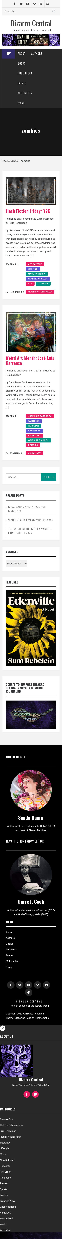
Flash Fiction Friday (40, 292)
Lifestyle (4, 1148)
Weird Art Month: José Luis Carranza (30, 360)
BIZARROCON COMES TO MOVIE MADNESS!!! (27, 509)
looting (33, 269)
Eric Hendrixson (18, 222)
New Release (7, 1160)
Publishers (25, 73)
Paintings (33, 421)
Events (22, 83)
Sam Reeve (34, 430)
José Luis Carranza (40, 416)
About (22, 54)
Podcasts (5, 1166)
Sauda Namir (14, 374)
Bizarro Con (6, 1119)
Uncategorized (8, 1206)
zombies (43, 283)
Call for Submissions (11, 1125)
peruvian (33, 426)
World (3, 1224)
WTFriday (5, 1230)
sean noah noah (37, 279)
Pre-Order (5, 1171)
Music (3, 1154)
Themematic (42, 1017)
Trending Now (7, 1201)
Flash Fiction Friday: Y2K (28, 211)
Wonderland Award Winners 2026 (30, 520)
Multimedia (25, 93)
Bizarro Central (31, 22)
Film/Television (8, 1131)
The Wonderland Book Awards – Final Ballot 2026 (30, 531)
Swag (21, 103)
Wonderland (6, 1218)
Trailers (4, 1195)
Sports (3, 1189)
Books (22, 63)
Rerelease (5, 1177)
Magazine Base (23, 1017)
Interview (5, 1142)
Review (4, 1183)
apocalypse (35, 264)
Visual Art (34, 435)
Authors (36, 54)
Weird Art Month (38, 440)
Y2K (30, 283)
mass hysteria (36, 274)
